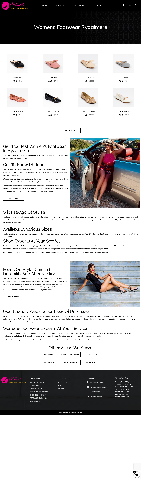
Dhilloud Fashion (96, 397)
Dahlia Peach (53, 77)
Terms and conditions (39, 392)
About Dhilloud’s (37, 383)
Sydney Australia (97, 382)
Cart (60, 386)
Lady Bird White (123, 111)
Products (79, 6)
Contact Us (34, 386)
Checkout (62, 389)
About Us (61, 6)
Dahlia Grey (123, 77)
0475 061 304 (83, 340)
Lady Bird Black (53, 111)
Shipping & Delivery (38, 395)
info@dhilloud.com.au (98, 387)
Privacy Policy (36, 389)
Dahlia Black (17, 77)
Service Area (35, 401)
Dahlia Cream (88, 77)
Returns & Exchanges (38, 398)
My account (63, 383)
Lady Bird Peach (17, 111)
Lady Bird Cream (88, 111)
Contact (99, 6)
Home (45, 6)
